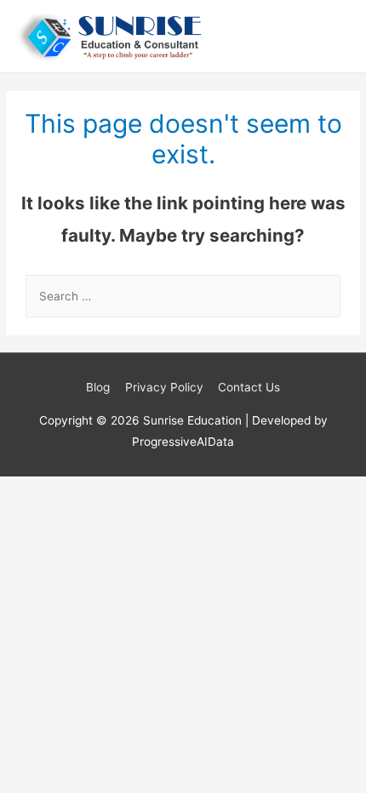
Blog (98, 387)
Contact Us (249, 387)
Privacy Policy (164, 387)
